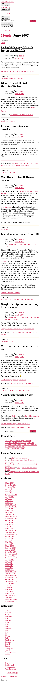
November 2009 (11, 534)
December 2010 (11, 516)
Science (11, 341)
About (7, 13)
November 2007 (11, 577)
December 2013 (11, 485)
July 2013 (8, 489)
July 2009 (8, 540)
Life (6, 632)
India (9, 172)
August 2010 (9, 522)
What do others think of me (14, 449)
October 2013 (10, 487)
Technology (22, 78)
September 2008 (11, 558)
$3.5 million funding (31, 416)
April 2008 (9, 568)
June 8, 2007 (19, 315)
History (8, 624)
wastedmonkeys (6, 7)
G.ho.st (3, 111)
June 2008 (9, 564)
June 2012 (9, 501)
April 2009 (9, 544)
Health (3, 121)
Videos (7, 654)
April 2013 (9, 493)
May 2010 (9, 524)
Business (4, 172)
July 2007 (8, 585)
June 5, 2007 (19, 403)
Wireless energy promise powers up (13, 380)
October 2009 (10, 536)
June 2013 (9, 491)
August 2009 (9, 538)
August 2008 (9, 560)
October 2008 (10, 556)
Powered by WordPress (9, 676)
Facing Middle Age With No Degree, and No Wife (17, 49)
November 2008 (11, 554)
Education (8, 616)
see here (33, 107)
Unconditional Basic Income (15, 447)
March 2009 (9, 546)
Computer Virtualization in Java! (21, 115)
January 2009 (10, 550)
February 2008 (10, 572)
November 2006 (11, 601)
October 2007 (10, 579)
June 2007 (9, 587)
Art (6, 610)
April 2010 (9, 526)
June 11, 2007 (19, 188)
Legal (7, 630)
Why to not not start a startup (21, 427)
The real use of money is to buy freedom (19, 443)
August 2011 (9, 509)
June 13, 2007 (19, 137)
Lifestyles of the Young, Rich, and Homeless (21, 445)
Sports (8, 229)
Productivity (13, 78)
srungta (21, 56)
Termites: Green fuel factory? (21, 163)
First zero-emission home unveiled (13, 160)
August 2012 (9, 497)
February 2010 (10, 530)
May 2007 (9, 589)
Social (3, 43)
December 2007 (11, 576)
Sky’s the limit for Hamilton (10, 293)
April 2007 (9, 591)
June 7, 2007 (19, 357)
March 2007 (9, 593)
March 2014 (9, 483)
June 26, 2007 (19, 58)
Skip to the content (7, 2)
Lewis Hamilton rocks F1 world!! (20, 234)
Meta (7, 634)
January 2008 (10, 574)
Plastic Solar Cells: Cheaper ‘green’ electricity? (19, 164)
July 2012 (8, 499)
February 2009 (10, 548)
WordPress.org (10, 669)
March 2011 (9, 511)
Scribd (14, 416)
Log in (7, 663)
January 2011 (10, 514)
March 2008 (9, 570)
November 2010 (11, 518)
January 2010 (10, 532)
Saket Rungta (10, 464)
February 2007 (10, 595)
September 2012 (11, 495)
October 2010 (10, 520)
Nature (8, 121)
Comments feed (10, 667)
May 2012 (9, 503)
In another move (6, 207)
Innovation (4, 78)
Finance (10, 390)
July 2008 (8, 562)
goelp (21, 91)
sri (6, 460)
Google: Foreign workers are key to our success (17, 329)
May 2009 (9, 542)
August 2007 (9, 583)
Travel (7, 650)
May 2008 (9, 566)
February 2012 (10, 505)
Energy (7, 618)
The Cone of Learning (19, 458)
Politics (7, 638)
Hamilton (4, 262)
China (7, 614)
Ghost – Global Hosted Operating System (14, 84)
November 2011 (11, 507)
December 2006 (11, 599)
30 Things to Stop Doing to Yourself (18, 441)
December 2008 (11, 552)
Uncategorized (10, 652)
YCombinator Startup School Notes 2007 (15, 424)
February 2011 (10, 512)
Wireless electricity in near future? (22, 383)
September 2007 (11, 581)
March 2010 (9, 528)
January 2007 (10, 597)
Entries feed (9, 665)
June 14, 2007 (19, 94)
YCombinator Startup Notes (17, 394)
